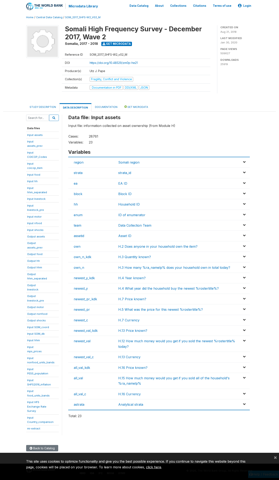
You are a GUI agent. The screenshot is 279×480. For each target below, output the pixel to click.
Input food (33, 174)
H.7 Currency (129, 320)
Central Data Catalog (49, 17)
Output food (34, 254)
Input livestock (36, 198)
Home (29, 17)
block (78, 194)
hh (76, 204)
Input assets (35, 135)
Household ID (129, 204)
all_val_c (80, 394)
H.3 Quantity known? (134, 257)
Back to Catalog (43, 448)
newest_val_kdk (86, 331)
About (159, 5)
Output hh (33, 260)
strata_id (124, 173)
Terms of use (222, 5)
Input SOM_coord (38, 327)
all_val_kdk (82, 368)
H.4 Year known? (132, 278)
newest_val (82, 341)
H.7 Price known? (132, 299)
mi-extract (33, 428)
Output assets (36, 236)
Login (247, 5)
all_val (78, 378)
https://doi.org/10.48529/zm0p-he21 (114, 62)
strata (78, 173)
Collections (178, 5)
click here (153, 467)
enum (78, 215)
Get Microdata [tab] (137, 106)
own (77, 246)
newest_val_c (84, 357)
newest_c (81, 320)
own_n (79, 267)
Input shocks (35, 230)
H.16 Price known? (132, 368)
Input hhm (33, 340)
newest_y (81, 288)
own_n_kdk (82, 257)
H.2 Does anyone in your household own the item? (158, 246)
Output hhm (34, 267)
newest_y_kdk (84, 278)
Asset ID (124, 236)
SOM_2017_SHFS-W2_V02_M (82, 17)
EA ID (122, 183)
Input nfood (34, 223)
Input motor (34, 216)
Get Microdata (118, 43)
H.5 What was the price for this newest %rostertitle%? (160, 309)
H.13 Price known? (132, 331)
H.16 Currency (129, 394)
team (77, 225)
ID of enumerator (131, 215)
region (79, 162)
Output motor (35, 307)
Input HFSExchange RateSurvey (36, 406)
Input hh (32, 181)
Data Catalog (138, 5)
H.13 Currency (129, 357)
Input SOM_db (36, 333)
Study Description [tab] (43, 106)
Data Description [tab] (75, 107)
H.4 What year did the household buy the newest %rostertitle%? (168, 288)
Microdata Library (83, 6)
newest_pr (82, 309)
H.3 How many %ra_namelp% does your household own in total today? (174, 267)
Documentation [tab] (106, 106)
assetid (79, 236)
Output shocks (36, 320)
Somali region (129, 162)
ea (75, 183)
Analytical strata (130, 404)
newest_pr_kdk (85, 299)
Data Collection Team (134, 225)
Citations (199, 5)
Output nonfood (37, 313)
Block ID (125, 194)
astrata (79, 404)
